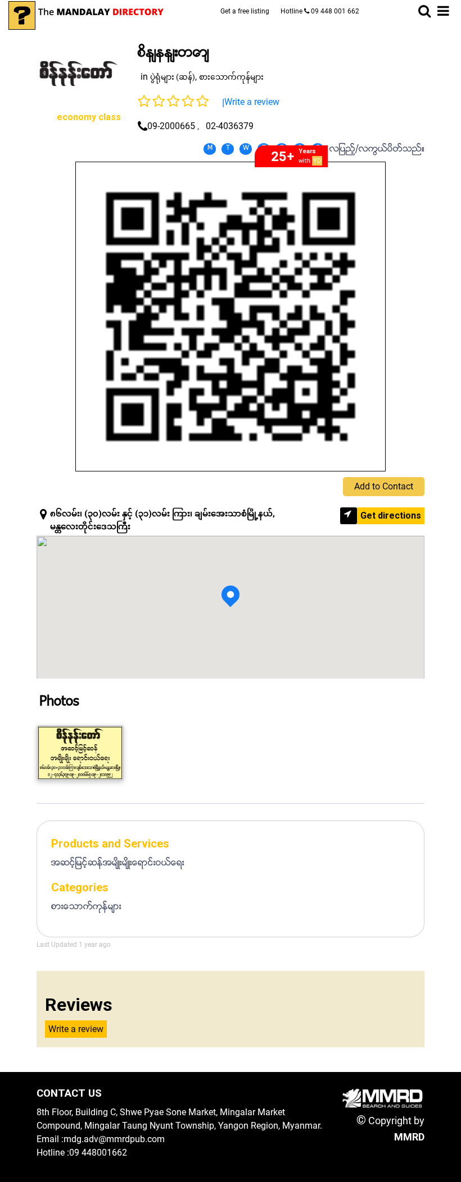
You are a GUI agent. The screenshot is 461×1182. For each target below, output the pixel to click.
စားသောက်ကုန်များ (231, 76)
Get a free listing (244, 11)
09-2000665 (171, 126)
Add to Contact (383, 486)
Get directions (390, 515)
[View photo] (80, 753)
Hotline (320, 11)
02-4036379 (230, 126)
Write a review (251, 102)
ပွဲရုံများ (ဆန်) (172, 76)
